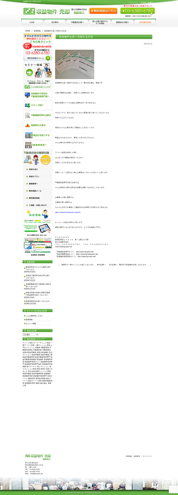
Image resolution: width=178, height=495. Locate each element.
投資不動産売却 (37, 374)
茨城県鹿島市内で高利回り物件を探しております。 (38, 285)
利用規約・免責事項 (147, 2)
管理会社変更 (40, 378)
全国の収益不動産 (29, 352)
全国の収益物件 (42, 352)
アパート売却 (28, 343)
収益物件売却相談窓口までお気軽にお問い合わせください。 (137, 9)
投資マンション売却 (43, 371)
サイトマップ (133, 2)
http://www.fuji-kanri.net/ (87, 256)
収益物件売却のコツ (32, 362)
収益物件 (40, 359)
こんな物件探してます (34, 316)
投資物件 (47, 374)
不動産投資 (37, 350)
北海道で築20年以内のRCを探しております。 (38, 277)
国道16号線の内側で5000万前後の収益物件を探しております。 (38, 294)
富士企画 (31, 371)
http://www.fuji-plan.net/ (85, 252)
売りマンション (43, 367)
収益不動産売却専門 (42, 357)
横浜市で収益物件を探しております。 (133, 265)
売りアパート (31, 367)
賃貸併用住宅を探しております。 (38, 301)
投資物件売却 (28, 376)
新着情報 (37, 31)
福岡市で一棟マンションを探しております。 (78, 265)
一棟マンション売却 (42, 345)
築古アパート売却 (35, 381)
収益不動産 (36, 355)
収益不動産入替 (46, 355)
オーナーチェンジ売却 (41, 343)
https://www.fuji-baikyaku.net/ (87, 254)
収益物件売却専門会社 (33, 364)
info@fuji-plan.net (65, 247)
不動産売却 (45, 347)
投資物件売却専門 (40, 376)
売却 (38, 369)
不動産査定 (46, 350)
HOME (27, 31)
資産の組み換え (41, 383)
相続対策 (31, 378)
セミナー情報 (31, 323)
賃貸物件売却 (30, 383)
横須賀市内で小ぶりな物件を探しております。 (38, 268)
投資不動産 (27, 374)
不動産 (37, 347)
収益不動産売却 (28, 357)
